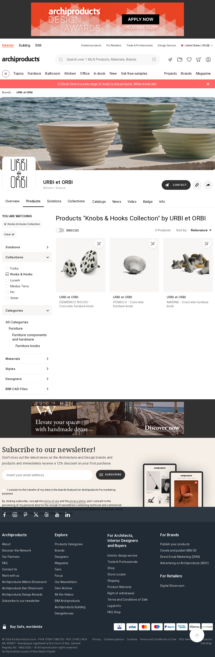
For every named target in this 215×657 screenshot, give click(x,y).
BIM (38, 45)
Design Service (167, 45)
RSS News (185, 639)
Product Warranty (119, 587)
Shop (111, 568)
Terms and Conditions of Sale (128, 599)
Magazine (61, 563)
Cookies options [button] (114, 639)
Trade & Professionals (139, 45)
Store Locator (117, 574)
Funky (14, 268)
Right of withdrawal (121, 593)
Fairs (58, 569)
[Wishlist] (189, 59)
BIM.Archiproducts (67, 600)
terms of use (51, 501)
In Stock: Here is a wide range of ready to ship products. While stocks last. (107, 84)
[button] (197, 45)
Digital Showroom (172, 585)
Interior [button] (8, 45)
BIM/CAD (72, 230)
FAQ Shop (114, 612)
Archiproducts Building (70, 607)
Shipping (113, 580)
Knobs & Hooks (21, 274)
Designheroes (64, 613)
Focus (59, 575)
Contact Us (9, 569)
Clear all (9, 234)
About (6, 544)
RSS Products (203, 639)
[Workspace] (179, 59)
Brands (59, 550)
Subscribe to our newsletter (21, 600)
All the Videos (64, 594)
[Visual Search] (154, 59)
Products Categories (69, 544)
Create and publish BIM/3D (178, 550)
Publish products (91, 45)
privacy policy (77, 501)
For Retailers (113, 45)
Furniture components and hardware (29, 337)
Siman (14, 298)
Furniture (16, 328)
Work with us (10, 575)
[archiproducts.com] (21, 59)
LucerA (15, 280)
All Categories (16, 322)
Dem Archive (63, 588)
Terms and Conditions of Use (158, 639)
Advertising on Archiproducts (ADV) (184, 563)
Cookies (132, 639)
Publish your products (175, 544)
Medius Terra (19, 286)
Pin (12, 292)
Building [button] (24, 45)
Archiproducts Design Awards (22, 594)
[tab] (212, 45)
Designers (61, 556)
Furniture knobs (28, 346)
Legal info (114, 606)
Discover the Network (16, 550)
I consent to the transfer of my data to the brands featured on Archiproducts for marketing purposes (58, 491)
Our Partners (11, 556)
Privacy (96, 639)
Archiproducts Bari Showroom (22, 588)
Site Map (206, 643)
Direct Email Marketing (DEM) (180, 556)
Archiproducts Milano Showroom (24, 582)
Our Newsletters (66, 582)
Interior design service (123, 555)
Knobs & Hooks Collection (24, 224)
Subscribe (113, 474)
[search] (60, 59)
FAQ (5, 563)
